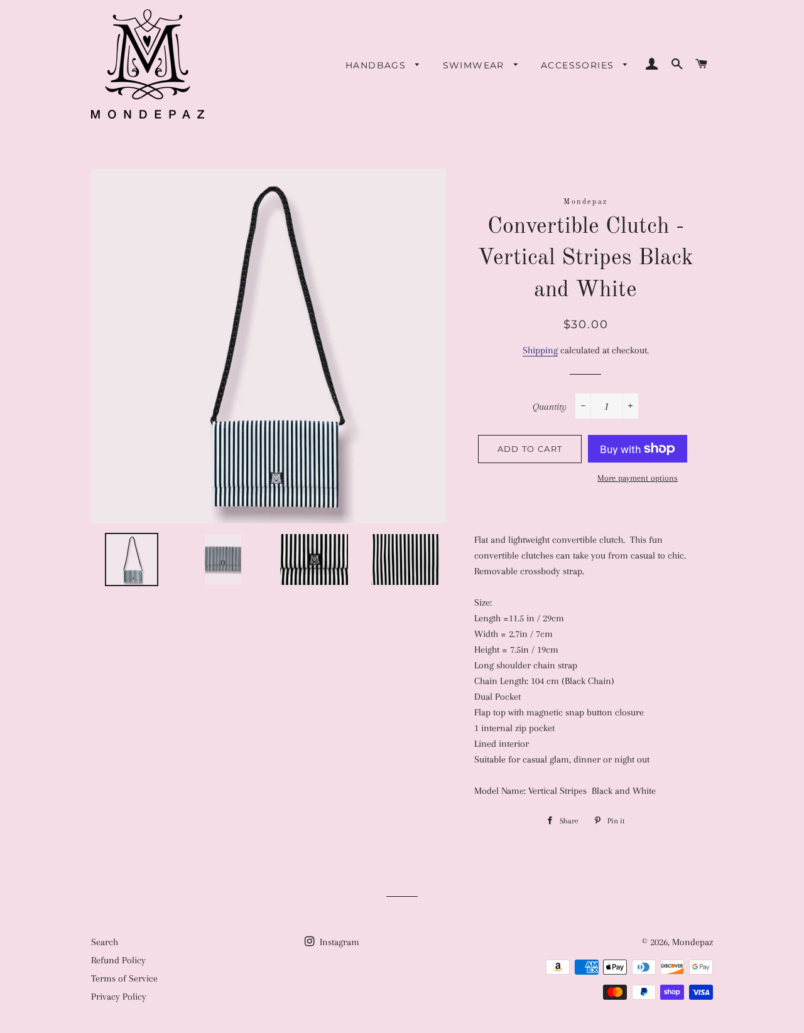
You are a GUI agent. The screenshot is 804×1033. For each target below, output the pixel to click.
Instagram (338, 942)
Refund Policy (118, 960)
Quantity (550, 406)
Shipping (540, 350)
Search (104, 942)
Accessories (579, 65)
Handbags (377, 65)
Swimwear (475, 65)
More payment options (637, 478)
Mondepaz (692, 942)
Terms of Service (124, 978)
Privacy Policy (118, 996)
